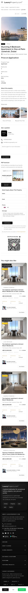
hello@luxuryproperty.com (10, 526)
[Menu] (2, 2)
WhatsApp (21, 589)
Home (2, 7)
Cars (19, 503)
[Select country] (4, 207)
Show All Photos (7, 120)
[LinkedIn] (3, 533)
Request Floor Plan (20, 120)
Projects (13, 503)
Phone (3, 205)
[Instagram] (8, 533)
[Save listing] (25, 265)
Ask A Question (5, 156)
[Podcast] (13, 533)
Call (13, 589)
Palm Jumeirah (4, 9)
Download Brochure (6, 185)
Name (3, 193)
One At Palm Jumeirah (14, 9)
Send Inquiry (7, 222)
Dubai (6, 7)
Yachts (11, 507)
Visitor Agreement (21, 231)
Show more (4, 104)
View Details (21, 312)
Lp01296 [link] (23, 9)
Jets (5, 507)
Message (4, 211)
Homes (6, 503)
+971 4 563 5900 (7, 524)
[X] (10, 533)
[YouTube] (5, 533)
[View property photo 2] (10, 112)
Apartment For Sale (14, 7)
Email (3, 199)
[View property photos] (14, 29)
